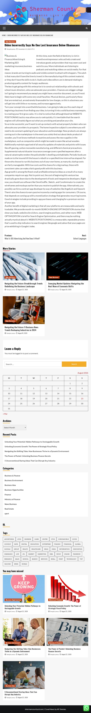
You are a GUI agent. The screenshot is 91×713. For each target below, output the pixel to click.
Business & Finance (12, 476)
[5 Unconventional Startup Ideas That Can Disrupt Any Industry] (24, 675)
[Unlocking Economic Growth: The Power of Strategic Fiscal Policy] (67, 589)
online (67, 554)
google (7, 549)
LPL (24, 554)
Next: (79, 237)
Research (8, 559)
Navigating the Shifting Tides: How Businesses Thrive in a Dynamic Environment (37, 451)
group (16, 549)
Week (16, 564)
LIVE (17, 554)
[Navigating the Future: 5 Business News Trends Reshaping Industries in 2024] (24, 310)
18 (21, 398)
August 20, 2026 (66, 290)
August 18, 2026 (22, 333)
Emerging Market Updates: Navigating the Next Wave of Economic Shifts (66, 285)
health (25, 549)
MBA (51, 554)
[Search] (86, 28)
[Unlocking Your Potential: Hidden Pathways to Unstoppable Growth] (24, 589)
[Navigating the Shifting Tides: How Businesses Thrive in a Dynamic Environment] (24, 632)
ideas (46, 549)
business (28, 539)
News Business (10, 42)
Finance (8, 495)
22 (70, 398)
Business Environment (14, 480)
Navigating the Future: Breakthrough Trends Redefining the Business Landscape (24, 285)
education (34, 544)
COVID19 (7, 544)
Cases (36, 539)
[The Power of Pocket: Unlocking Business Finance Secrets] (67, 632)
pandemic (77, 554)
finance (57, 544)
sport (7, 513)
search (34, 559)
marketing (42, 554)
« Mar (5, 414)
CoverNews (49, 709)
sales (17, 559)
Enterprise (46, 544)
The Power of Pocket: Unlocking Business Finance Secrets (28, 456)
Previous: (22, 237)
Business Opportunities (14, 490)
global (78, 544)
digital (24, 544)
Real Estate (9, 509)
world (24, 564)
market (31, 554)
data (16, 544)
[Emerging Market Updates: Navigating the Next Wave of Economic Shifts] (67, 266)
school (25, 559)
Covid (74, 539)
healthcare (36, 549)
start (61, 559)
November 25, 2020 (24, 49)
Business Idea (10, 485)
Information (64, 549)
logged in (18, 353)
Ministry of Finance (12, 499)
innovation (77, 549)
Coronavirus (63, 539)
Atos (19, 539)
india (54, 549)
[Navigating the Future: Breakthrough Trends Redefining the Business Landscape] (24, 266)
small (53, 559)
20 (46, 398)
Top (81, 559)
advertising (9, 539)
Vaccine (7, 564)
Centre (45, 539)
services (44, 559)
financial (68, 544)
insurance (8, 554)
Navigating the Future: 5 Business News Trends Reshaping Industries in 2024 (21, 329)
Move (58, 554)
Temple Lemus (11, 49)
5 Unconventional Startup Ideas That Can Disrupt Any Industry (30, 461)
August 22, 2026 (23, 290)
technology (71, 559)
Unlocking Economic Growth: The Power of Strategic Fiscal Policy (31, 446)
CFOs (53, 539)
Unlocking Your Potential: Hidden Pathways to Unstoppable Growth (32, 442)
